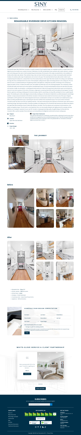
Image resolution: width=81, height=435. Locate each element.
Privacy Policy (50, 433)
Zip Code (59, 318)
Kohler (20, 293)
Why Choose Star (12, 414)
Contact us (40, 418)
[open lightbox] (20, 208)
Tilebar (21, 289)
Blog (56, 9)
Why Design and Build (13, 416)
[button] (23, 9)
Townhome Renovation (13, 426)
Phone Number (27, 318)
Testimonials (11, 418)
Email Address (60, 314)
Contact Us (61, 9)
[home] (40, 4)
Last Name (43, 314)
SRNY (21, 291)
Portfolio (10, 422)
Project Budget (43, 321)
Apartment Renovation (13, 424)
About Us (10, 412)
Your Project (27, 321)
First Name (26, 314)
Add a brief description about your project (33, 324)
